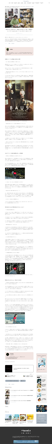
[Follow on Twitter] (25, 433)
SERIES (8, 6)
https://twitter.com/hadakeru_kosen (12, 358)
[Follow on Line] (28, 433)
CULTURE (17, 33)
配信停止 (45, 420)
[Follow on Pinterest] (27, 433)
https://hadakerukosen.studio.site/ (13, 357)
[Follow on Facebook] (23, 433)
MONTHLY (45, 377)
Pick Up (7, 411)
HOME (6, 6)
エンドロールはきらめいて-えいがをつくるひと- (15, 6)
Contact (19, 437)
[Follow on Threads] (30, 433)
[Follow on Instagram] (22, 433)
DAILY (38, 377)
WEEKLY (41, 377)
